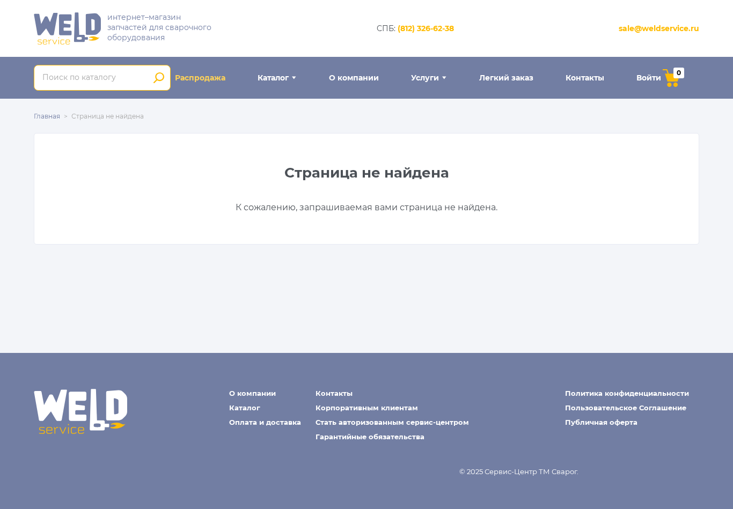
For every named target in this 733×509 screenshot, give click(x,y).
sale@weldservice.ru (659, 28)
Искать (158, 78)
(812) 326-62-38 (426, 28)
